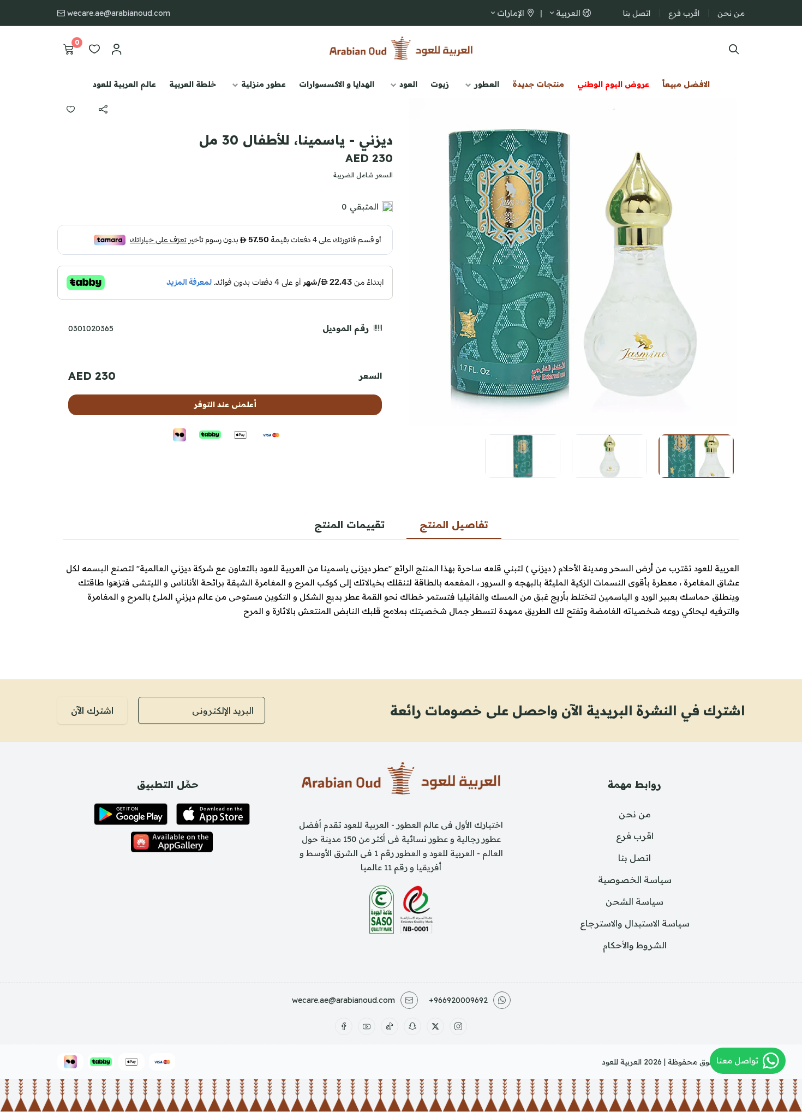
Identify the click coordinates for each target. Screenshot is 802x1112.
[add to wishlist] (70, 109)
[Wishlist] (94, 49)
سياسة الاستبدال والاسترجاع (635, 923)
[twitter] (435, 1026)
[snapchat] (412, 1026)
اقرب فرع (683, 13)
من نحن (731, 13)
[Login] (116, 49)
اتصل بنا (636, 13)
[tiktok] (389, 1026)
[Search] (731, 49)
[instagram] (458, 1026)
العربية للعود (622, 1062)
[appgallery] (172, 842)
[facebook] (343, 1026)
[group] (573, 262)
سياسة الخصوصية (635, 879)
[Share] (103, 109)
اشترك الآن (92, 710)
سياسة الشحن (634, 901)
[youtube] (366, 1026)
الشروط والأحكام (635, 945)
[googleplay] (130, 814)
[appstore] (213, 814)
